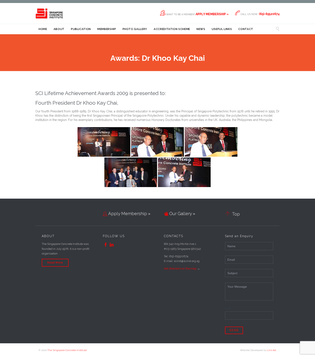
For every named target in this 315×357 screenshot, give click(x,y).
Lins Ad (271, 350)
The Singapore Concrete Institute (67, 350)
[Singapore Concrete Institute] (49, 13)
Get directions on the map (180, 268)
